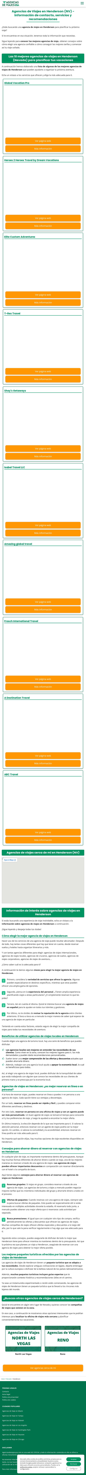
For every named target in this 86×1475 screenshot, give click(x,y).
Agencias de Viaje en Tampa (12, 1416)
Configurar (74, 1469)
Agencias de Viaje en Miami (12, 1411)
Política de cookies (9, 1400)
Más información (43, 148)
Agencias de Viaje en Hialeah (13, 1420)
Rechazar (73, 1464)
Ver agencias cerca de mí (43, 1367)
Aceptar (74, 1459)
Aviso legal (6, 1394)
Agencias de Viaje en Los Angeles (14, 1425)
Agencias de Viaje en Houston (13, 1435)
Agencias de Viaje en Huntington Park (16, 1430)
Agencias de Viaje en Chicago (13, 1439)
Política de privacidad (10, 1397)
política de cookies (26, 1467)
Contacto (5, 1391)
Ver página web (43, 140)
